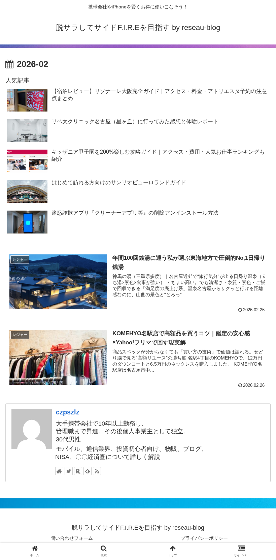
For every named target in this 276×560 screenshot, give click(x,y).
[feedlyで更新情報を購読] (87, 471)
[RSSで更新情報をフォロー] (97, 471)
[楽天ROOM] (78, 471)
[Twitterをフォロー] (69, 471)
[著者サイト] (59, 471)
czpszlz (67, 412)
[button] (255, 537)
